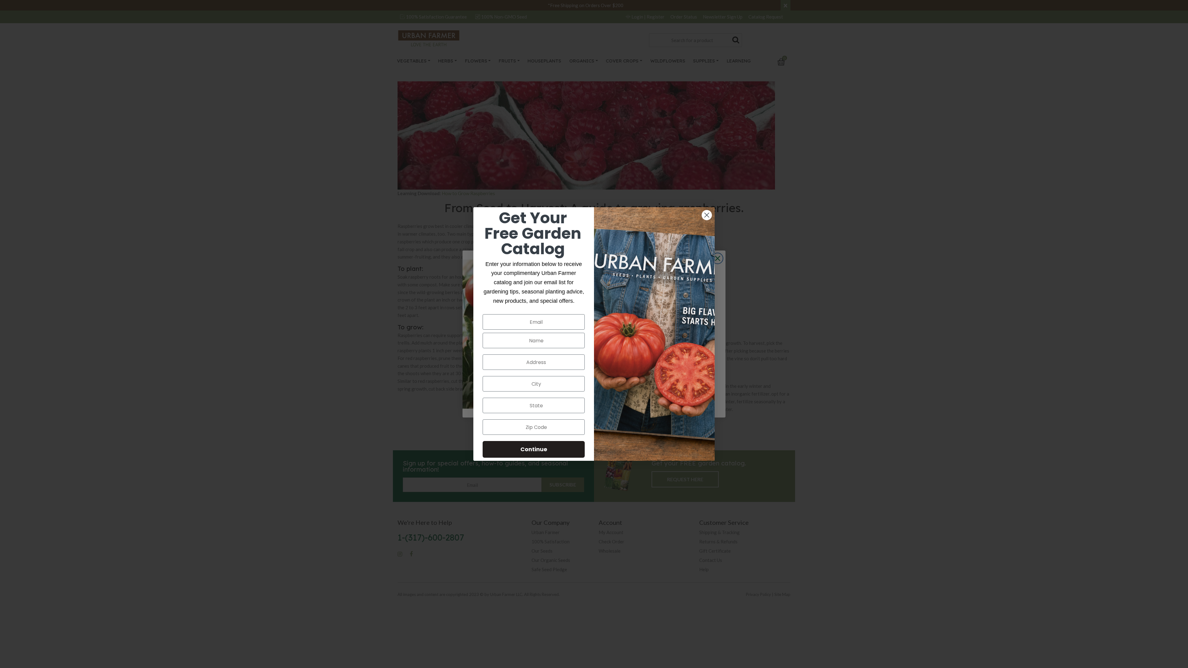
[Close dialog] (706, 215)
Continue (533, 449)
